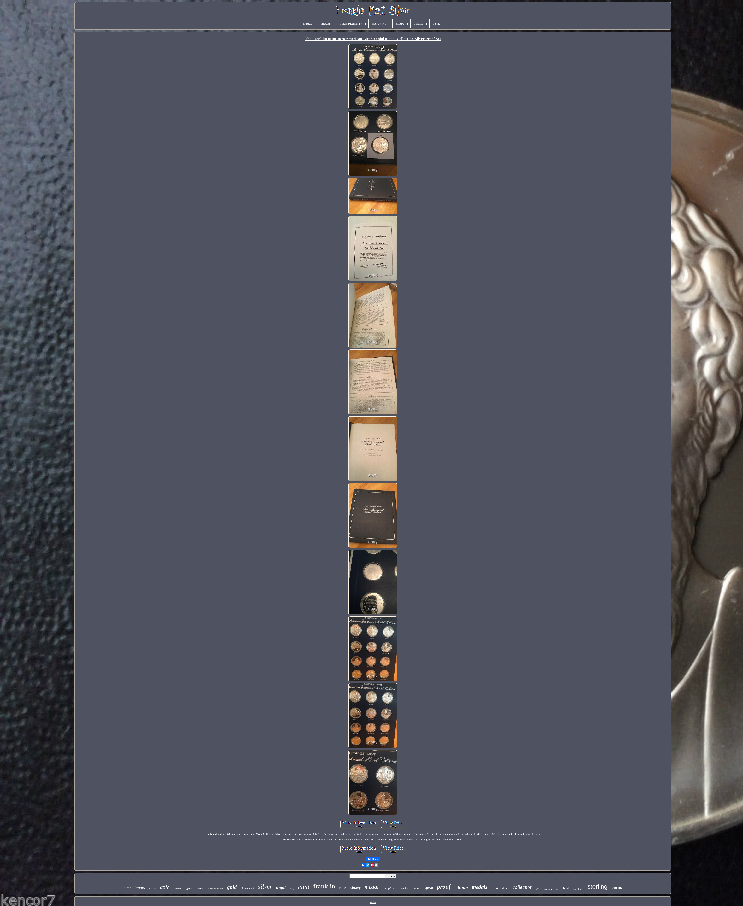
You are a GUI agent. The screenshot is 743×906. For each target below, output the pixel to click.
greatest (177, 888)
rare (342, 887)
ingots (139, 887)
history (355, 888)
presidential (578, 889)
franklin (324, 886)
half (291, 888)
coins (616, 887)
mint (303, 886)
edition (461, 887)
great (429, 888)
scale (417, 888)
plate (557, 889)
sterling (597, 886)
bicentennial (247, 888)
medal (372, 887)
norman (548, 889)
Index (373, 902)
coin (165, 887)
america (152, 888)
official (189, 888)
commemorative (215, 888)
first (538, 888)
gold (232, 887)
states (505, 888)
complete (389, 888)
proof (444, 886)
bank (566, 888)
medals (479, 887)
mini (127, 888)
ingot (281, 887)
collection (522, 887)
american (404, 888)
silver (265, 886)
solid (494, 888)
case (200, 888)
